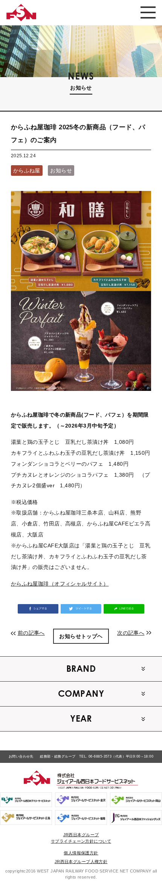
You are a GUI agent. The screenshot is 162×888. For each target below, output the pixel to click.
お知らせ (61, 170)
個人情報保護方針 (81, 853)
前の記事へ (31, 633)
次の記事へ (130, 633)
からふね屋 (26, 170)
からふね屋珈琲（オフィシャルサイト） (60, 584)
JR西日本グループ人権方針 (81, 861)
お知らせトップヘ (80, 636)
